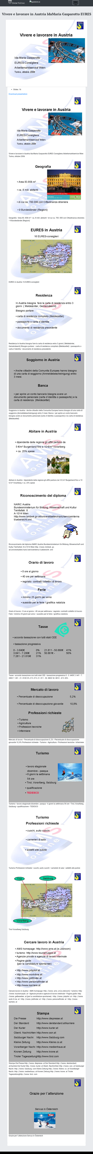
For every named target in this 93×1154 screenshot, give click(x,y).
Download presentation (18, 94)
